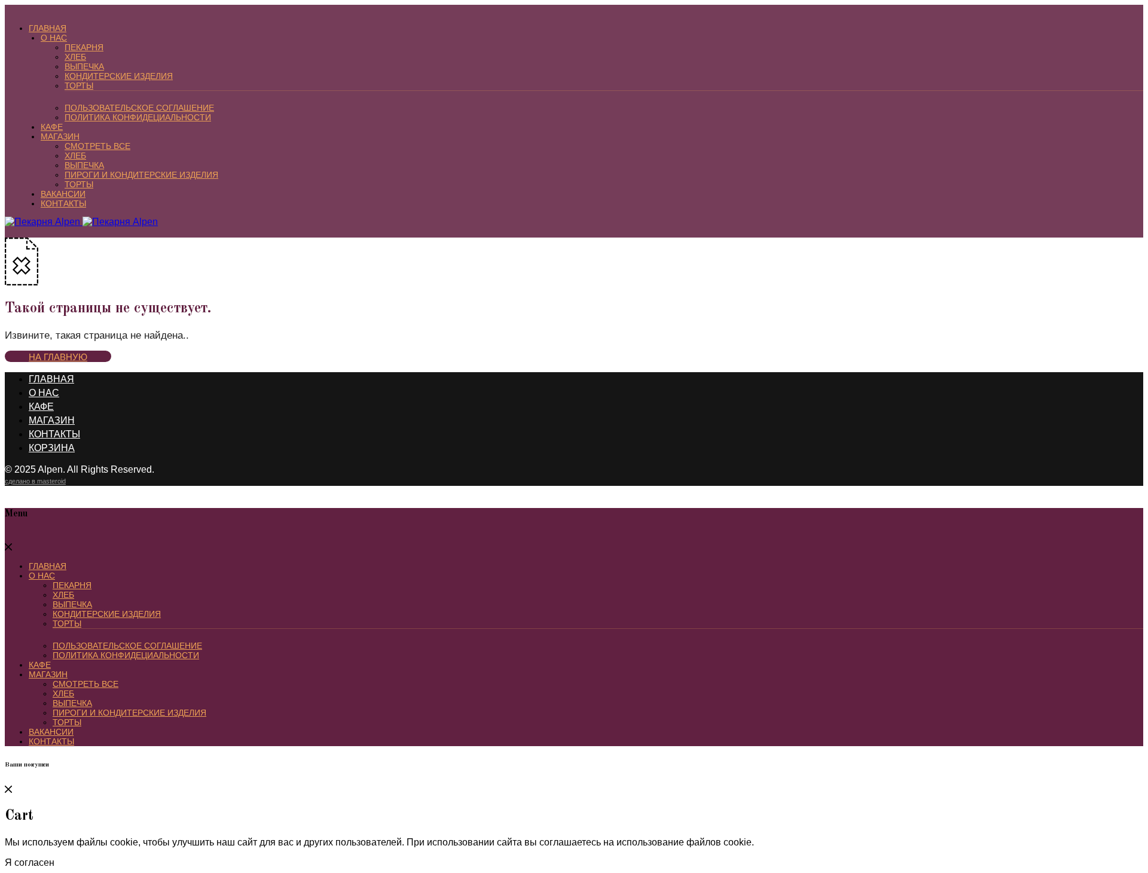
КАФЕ (52, 127)
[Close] (8, 547)
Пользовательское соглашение (139, 107)
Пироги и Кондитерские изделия (141, 175)
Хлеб (75, 57)
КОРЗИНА (52, 448)
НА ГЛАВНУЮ (58, 357)
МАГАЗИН (60, 136)
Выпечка (84, 66)
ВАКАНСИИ (63, 194)
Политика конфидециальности (138, 117)
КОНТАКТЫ (63, 203)
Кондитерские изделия (119, 76)
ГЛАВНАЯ (47, 28)
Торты (79, 85)
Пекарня (84, 47)
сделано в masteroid (35, 481)
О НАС (54, 37)
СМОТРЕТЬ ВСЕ (97, 146)
